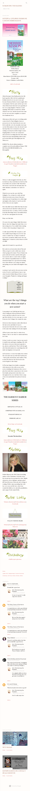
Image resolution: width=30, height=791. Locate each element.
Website (6, 502)
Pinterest (23, 502)
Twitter (17, 502)
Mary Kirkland (11, 638)
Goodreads (15, 504)
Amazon (5, 162)
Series (21, 575)
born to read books (12, 584)
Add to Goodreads (15, 84)
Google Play (7, 164)
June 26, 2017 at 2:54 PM (21, 637)
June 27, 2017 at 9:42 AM (18, 615)
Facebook (12, 502)
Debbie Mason (12, 573)
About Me (6, 9)
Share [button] (4, 571)
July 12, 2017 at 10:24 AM (18, 670)
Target (15, 166)
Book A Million (22, 440)
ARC (7, 573)
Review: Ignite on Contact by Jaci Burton (14, 772)
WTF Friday (7, 747)
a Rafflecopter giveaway (15, 559)
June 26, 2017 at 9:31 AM (13, 585)
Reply (8, 601)
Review (18, 575)
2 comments (9, 750)
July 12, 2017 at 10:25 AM (18, 693)
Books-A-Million (22, 162)
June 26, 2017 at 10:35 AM (19, 592)
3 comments (9, 775)
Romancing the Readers (12, 6)
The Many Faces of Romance (15, 604)
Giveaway (5, 575)
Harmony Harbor (12, 575)
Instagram (23, 524)
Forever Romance (20, 573)
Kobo (24, 164)
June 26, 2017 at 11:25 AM (13, 606)
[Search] (26, 2)
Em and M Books (12, 684)
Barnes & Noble (12, 162)
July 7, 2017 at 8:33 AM (13, 685)
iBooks (13, 164)
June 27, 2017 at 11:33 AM (13, 660)
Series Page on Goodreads (15, 424)
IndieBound (19, 164)
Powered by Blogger (16, 786)
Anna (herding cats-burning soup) (16, 659)
